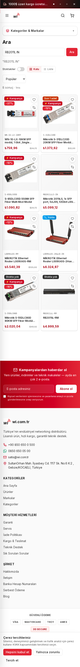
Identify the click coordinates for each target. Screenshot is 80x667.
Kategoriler (10, 504)
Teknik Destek (13, 547)
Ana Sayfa (10, 485)
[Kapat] (74, 4)
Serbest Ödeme (14, 590)
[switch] (21, 69)
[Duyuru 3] (66, 4)
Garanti (8, 522)
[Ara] (62, 15)
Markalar (9, 498)
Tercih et (12, 660)
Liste (50, 69)
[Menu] (7, 15)
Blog (6, 596)
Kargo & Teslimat (14, 541)
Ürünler (8, 492)
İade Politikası (12, 534)
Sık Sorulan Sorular (16, 553)
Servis (7, 528)
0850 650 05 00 (19, 451)
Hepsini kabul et (17, 652)
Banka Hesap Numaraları (19, 584)
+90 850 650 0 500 (21, 444)
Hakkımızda (11, 571)
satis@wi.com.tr (18, 457)
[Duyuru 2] (60, 4)
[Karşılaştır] (34, 107)
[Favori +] (34, 99)
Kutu (36, 69)
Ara (72, 52)
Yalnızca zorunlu (48, 652)
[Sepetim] (72, 15)
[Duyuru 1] (53, 4)
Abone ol (66, 388)
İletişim (7, 577)
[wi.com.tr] (16, 15)
